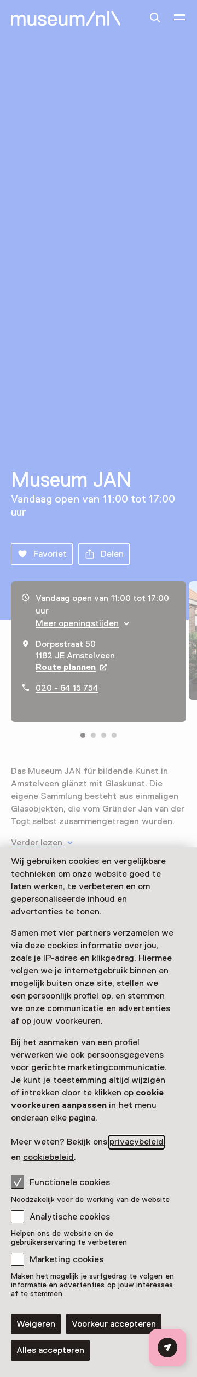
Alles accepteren (50, 1350)
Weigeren (35, 1324)
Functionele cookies (70, 1182)
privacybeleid (136, 1142)
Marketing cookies (66, 1259)
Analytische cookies (70, 1217)
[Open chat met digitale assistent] (167, 1347)
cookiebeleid (48, 1157)
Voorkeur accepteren (114, 1324)
